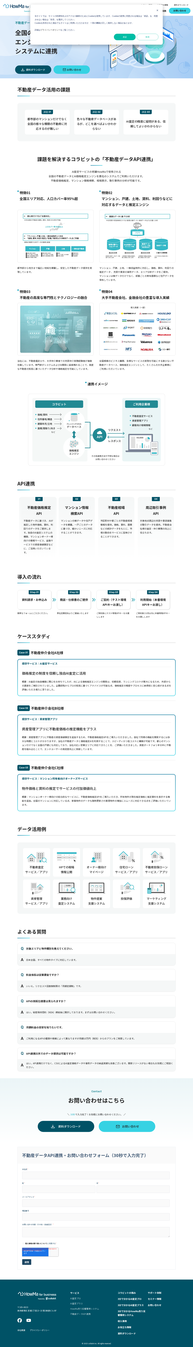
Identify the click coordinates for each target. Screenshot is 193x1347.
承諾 (125, 37)
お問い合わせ (179, 10)
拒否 (147, 37)
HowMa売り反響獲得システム (84, 1308)
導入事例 (122, 1321)
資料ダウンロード (181, 5)
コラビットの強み (127, 1292)
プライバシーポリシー (50, 30)
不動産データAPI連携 (80, 1313)
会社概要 (21, 1330)
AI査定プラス (76, 1303)
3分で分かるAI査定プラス (131, 1305)
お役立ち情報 (162, 5)
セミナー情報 (154, 1299)
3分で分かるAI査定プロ (129, 1299)
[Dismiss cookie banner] (157, 10)
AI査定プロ (75, 1298)
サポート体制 (154, 1292)
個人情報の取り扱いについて (36, 1243)
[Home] (23, 12)
